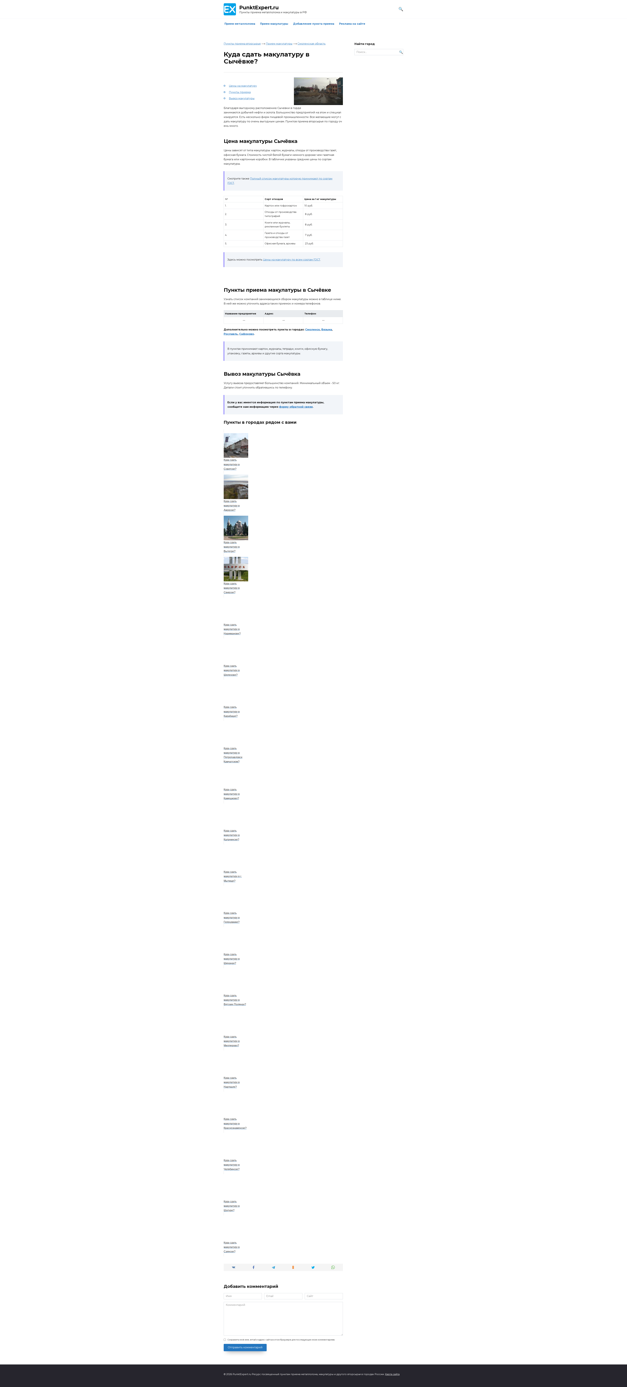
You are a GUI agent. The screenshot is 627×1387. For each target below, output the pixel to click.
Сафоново (246, 334)
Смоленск (312, 329)
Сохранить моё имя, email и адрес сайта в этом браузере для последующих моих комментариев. (281, 1339)
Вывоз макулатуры (242, 98)
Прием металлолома (240, 23)
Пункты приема (240, 92)
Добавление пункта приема (313, 23)
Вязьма (326, 329)
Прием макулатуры (274, 23)
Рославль (231, 334)
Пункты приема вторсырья (242, 43)
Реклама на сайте (352, 23)
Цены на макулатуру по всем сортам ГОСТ (291, 259)
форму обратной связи (296, 406)
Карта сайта (392, 1374)
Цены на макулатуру (243, 85)
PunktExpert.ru (259, 8)
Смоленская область (311, 43)
